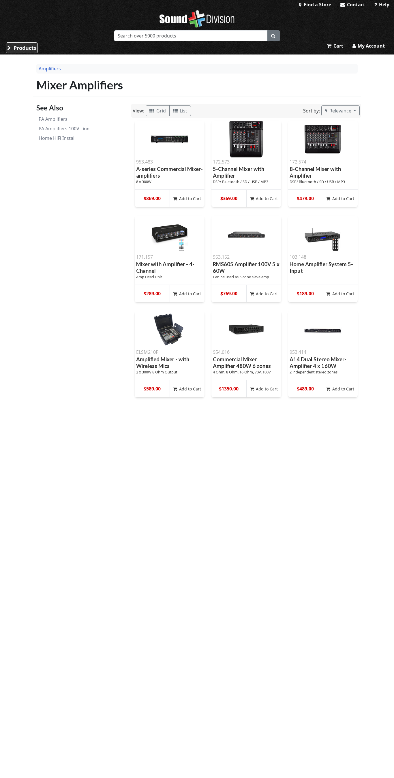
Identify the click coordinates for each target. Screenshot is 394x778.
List (183, 111)
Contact (355, 4)
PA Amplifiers (53, 119)
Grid (160, 111)
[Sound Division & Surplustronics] (197, 19)
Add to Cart (189, 198)
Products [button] (24, 47)
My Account (371, 46)
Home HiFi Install (57, 138)
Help (383, 4)
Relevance (340, 111)
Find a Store (317, 4)
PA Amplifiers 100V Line (64, 128)
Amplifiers (50, 68)
